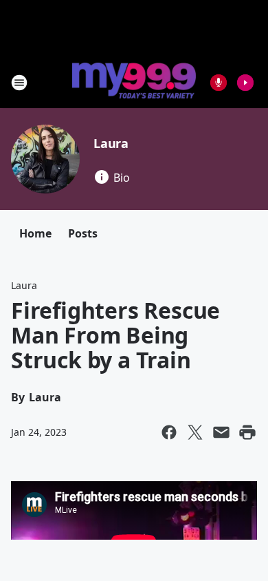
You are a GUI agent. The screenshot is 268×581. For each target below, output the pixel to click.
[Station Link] (134, 82)
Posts (83, 233)
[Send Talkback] (218, 82)
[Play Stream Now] (245, 82)
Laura (111, 143)
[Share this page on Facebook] (169, 432)
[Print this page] (247, 432)
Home (35, 233)
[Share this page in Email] (221, 432)
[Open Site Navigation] (19, 82)
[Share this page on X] (195, 432)
